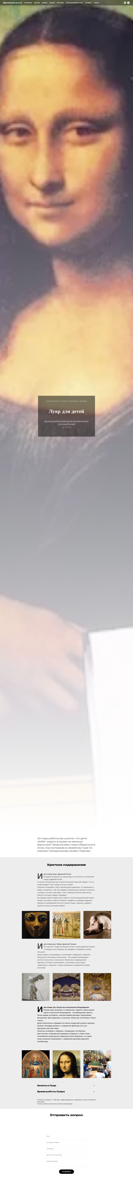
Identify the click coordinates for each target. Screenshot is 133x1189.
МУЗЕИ (52, 2)
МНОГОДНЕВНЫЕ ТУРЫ (74, 2)
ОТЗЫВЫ (88, 2)
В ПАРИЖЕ (28, 2)
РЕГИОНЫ (60, 2)
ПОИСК (96, 2)
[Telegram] (128, 3)
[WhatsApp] (125, 3)
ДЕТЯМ (37, 2)
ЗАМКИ (44, 2)
